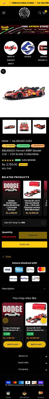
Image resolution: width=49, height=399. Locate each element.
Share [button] (8, 256)
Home (5, 140)
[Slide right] (45, 127)
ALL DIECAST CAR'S (22, 140)
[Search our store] (40, 12)
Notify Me (24, 244)
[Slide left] (4, 127)
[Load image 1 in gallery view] (9, 127)
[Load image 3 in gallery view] (39, 127)
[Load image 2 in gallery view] (24, 127)
